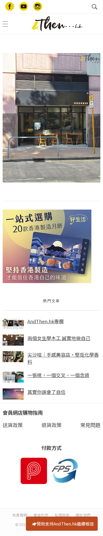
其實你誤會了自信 (46, 391)
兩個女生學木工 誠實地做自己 (58, 338)
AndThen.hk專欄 (45, 321)
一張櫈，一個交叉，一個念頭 (58, 375)
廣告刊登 (41, 515)
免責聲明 (19, 515)
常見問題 (90, 425)
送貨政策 (13, 425)
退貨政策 (51, 425)
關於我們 (83, 515)
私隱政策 (62, 515)
